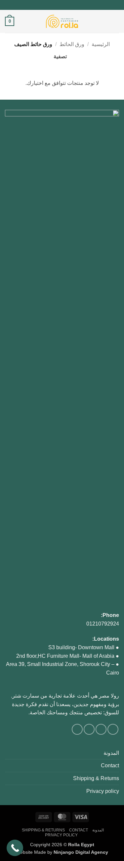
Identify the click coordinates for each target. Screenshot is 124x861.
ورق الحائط (72, 44)
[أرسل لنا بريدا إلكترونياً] (59, 5)
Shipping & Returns (96, 778)
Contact (110, 765)
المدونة (111, 753)
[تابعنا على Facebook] (71, 5)
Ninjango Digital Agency (81, 852)
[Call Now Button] (15, 848)
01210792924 (102, 624)
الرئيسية (101, 44)
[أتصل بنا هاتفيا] (53, 5)
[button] (115, 21)
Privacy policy (102, 791)
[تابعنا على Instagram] (65, 5)
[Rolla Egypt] (62, 21)
